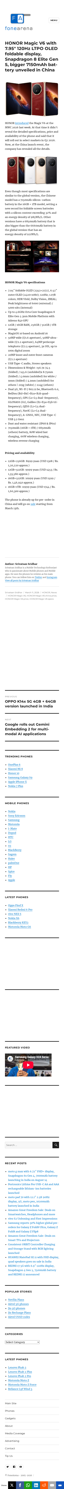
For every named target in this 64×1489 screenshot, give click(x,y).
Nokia (11, 811)
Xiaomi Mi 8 (15, 768)
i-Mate (12, 828)
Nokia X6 (13, 918)
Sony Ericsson (16, 815)
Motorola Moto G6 (19, 926)
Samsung (14, 819)
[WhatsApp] (28, 1485)
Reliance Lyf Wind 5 (20, 1388)
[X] (12, 1485)
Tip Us (9, 1456)
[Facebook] (20, 1485)
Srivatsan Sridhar (13, 592)
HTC (10, 837)
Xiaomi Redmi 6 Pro (20, 909)
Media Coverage (15, 1433)
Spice (11, 871)
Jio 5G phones (16, 1308)
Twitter (38, 577)
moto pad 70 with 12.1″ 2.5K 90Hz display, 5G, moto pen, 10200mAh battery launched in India (29, 1201)
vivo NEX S (14, 913)
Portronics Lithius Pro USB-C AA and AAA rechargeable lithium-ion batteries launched (33, 1188)
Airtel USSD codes (19, 1316)
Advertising (12, 1440)
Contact (10, 1448)
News (54, 592)
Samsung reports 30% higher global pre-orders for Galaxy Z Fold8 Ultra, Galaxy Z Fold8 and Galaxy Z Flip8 (33, 1227)
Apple (11, 880)
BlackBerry (14, 849)
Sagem (12, 854)
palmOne (13, 862)
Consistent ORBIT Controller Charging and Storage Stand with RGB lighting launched (31, 1248)
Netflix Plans (16, 1299)
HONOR (46, 592)
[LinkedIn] (36, 1485)
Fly (10, 875)
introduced (22, 123)
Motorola (14, 824)
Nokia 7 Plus (15, 786)
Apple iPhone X (17, 781)
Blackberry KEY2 (18, 922)
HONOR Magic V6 (17, 595)
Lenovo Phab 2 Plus (20, 1371)
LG (9, 841)
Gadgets (10, 1418)
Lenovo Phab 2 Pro (19, 1376)
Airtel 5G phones (18, 1304)
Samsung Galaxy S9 (20, 777)
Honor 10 (13, 773)
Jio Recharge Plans (19, 1312)
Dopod (12, 832)
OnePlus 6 (14, 764)
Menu (53, 20)
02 (9, 845)
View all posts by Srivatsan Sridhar (22, 580)
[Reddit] (44, 1485)
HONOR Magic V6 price (17, 599)
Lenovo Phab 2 (17, 1367)
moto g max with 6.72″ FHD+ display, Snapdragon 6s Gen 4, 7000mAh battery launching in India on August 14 (32, 1176)
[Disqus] (32, 647)
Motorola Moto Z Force (22, 1384)
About (9, 1425)
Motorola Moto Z (18, 1380)
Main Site (10, 1403)
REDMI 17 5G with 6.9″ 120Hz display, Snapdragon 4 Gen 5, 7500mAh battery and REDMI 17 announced (32, 1270)
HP (10, 867)
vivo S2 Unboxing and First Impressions (32, 1218)
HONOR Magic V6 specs (42, 599)
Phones (9, 1410)
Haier (11, 858)
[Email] (52, 1485)
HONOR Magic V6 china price (42, 595)
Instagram (52, 577)
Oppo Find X (15, 905)
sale (33, 504)
